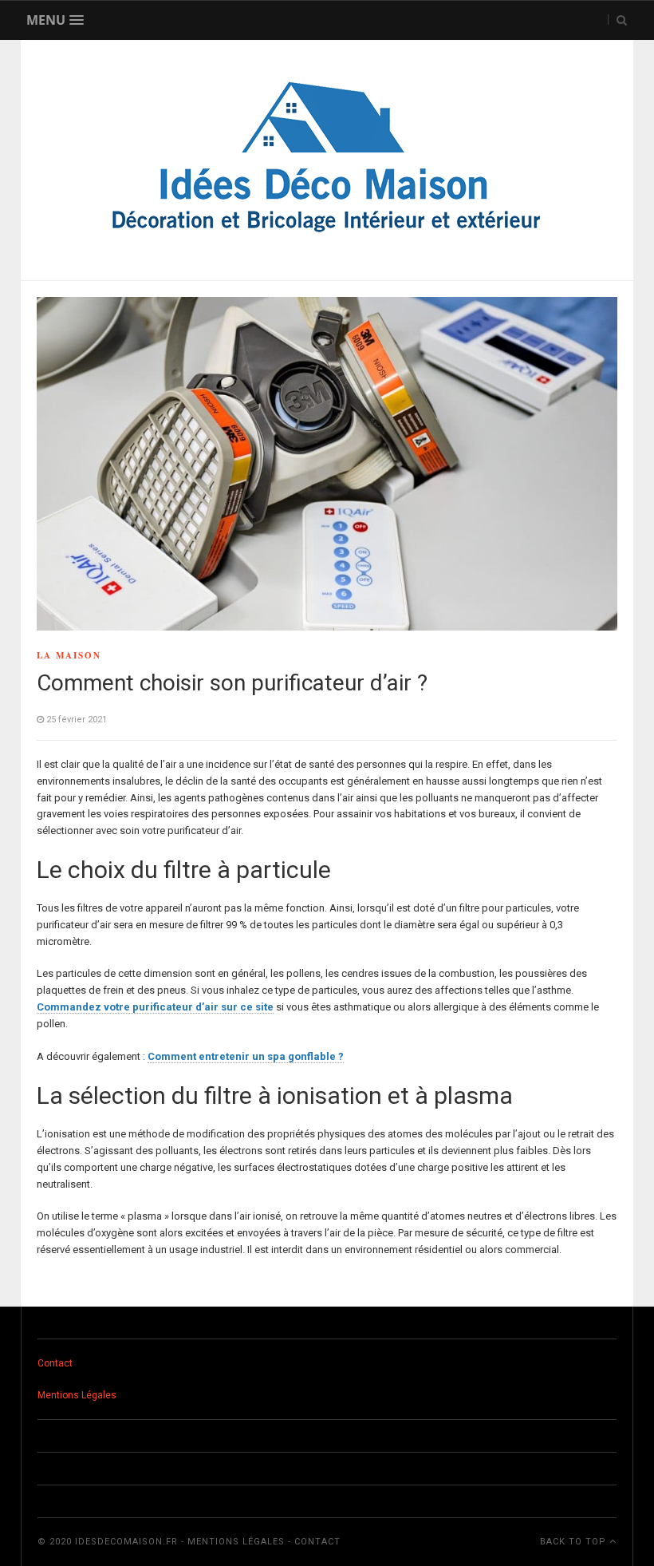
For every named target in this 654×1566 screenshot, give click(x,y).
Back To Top (574, 1541)
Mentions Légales (76, 1395)
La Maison (69, 655)
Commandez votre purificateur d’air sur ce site (155, 1007)
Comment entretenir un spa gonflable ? (246, 1056)
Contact (55, 1363)
